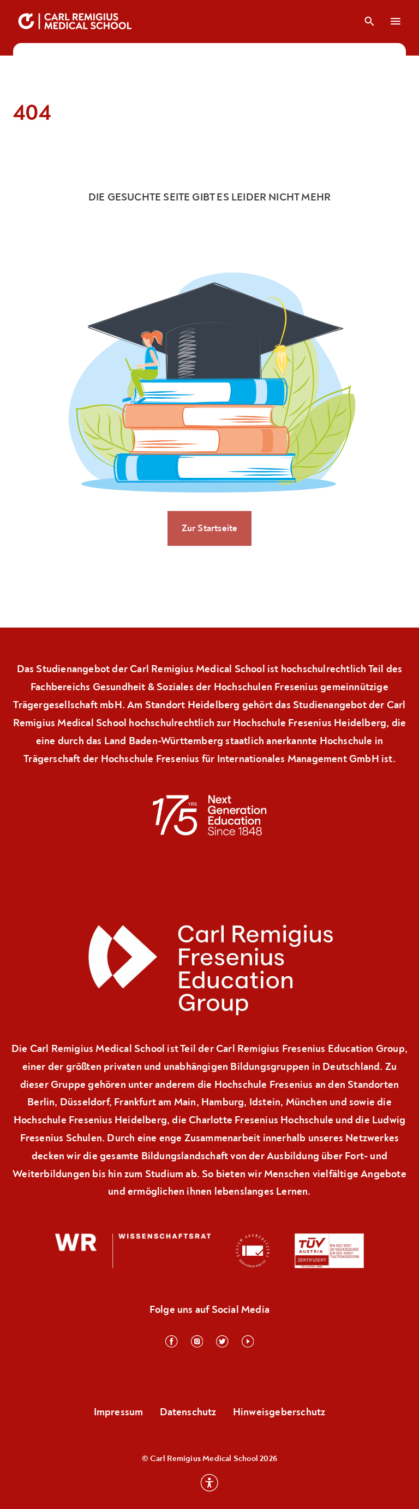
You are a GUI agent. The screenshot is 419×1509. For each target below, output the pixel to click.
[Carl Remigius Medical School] (76, 21)
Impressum (118, 1412)
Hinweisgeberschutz (279, 1412)
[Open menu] (396, 21)
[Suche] (369, 21)
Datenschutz (188, 1412)
